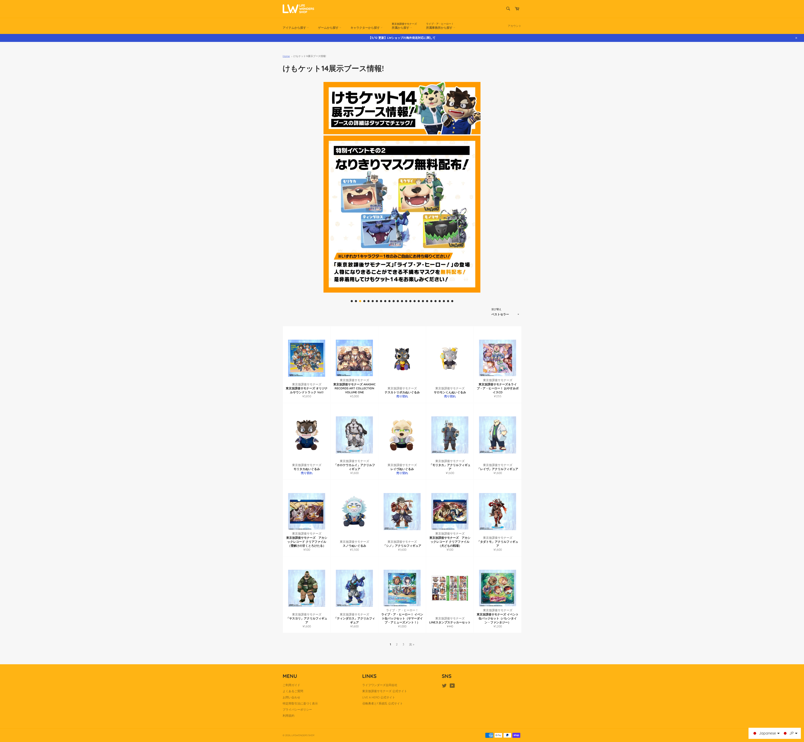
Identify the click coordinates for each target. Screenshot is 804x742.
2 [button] (356, 301)
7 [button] (377, 301)
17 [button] (419, 301)
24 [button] (448, 301)
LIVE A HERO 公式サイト (378, 697)
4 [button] (364, 301)
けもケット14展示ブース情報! (309, 56)
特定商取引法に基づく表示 (300, 703)
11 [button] (394, 301)
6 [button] (373, 301)
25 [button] (452, 301)
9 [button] (385, 301)
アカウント (514, 25)
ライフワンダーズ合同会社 (379, 685)
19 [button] (427, 301)
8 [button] (381, 301)
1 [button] (352, 301)
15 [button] (410, 301)
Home (286, 56)
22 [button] (440, 301)
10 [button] (389, 301)
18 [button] (423, 301)
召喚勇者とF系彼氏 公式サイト (382, 703)
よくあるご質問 (293, 691)
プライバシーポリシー (297, 709)
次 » (411, 644)
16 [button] (415, 301)
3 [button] (360, 301)
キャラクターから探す (365, 28)
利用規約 (288, 715)
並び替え (496, 309)
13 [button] (402, 301)
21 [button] (435, 301)
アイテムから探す (295, 28)
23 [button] (444, 301)
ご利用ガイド (291, 685)
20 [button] (431, 301)
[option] (402, 214)
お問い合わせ (291, 697)
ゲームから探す (328, 28)
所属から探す (404, 26)
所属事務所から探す (440, 26)
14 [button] (406, 301)
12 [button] (398, 301)
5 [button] (368, 301)
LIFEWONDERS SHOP (302, 735)
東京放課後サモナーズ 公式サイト (384, 691)
